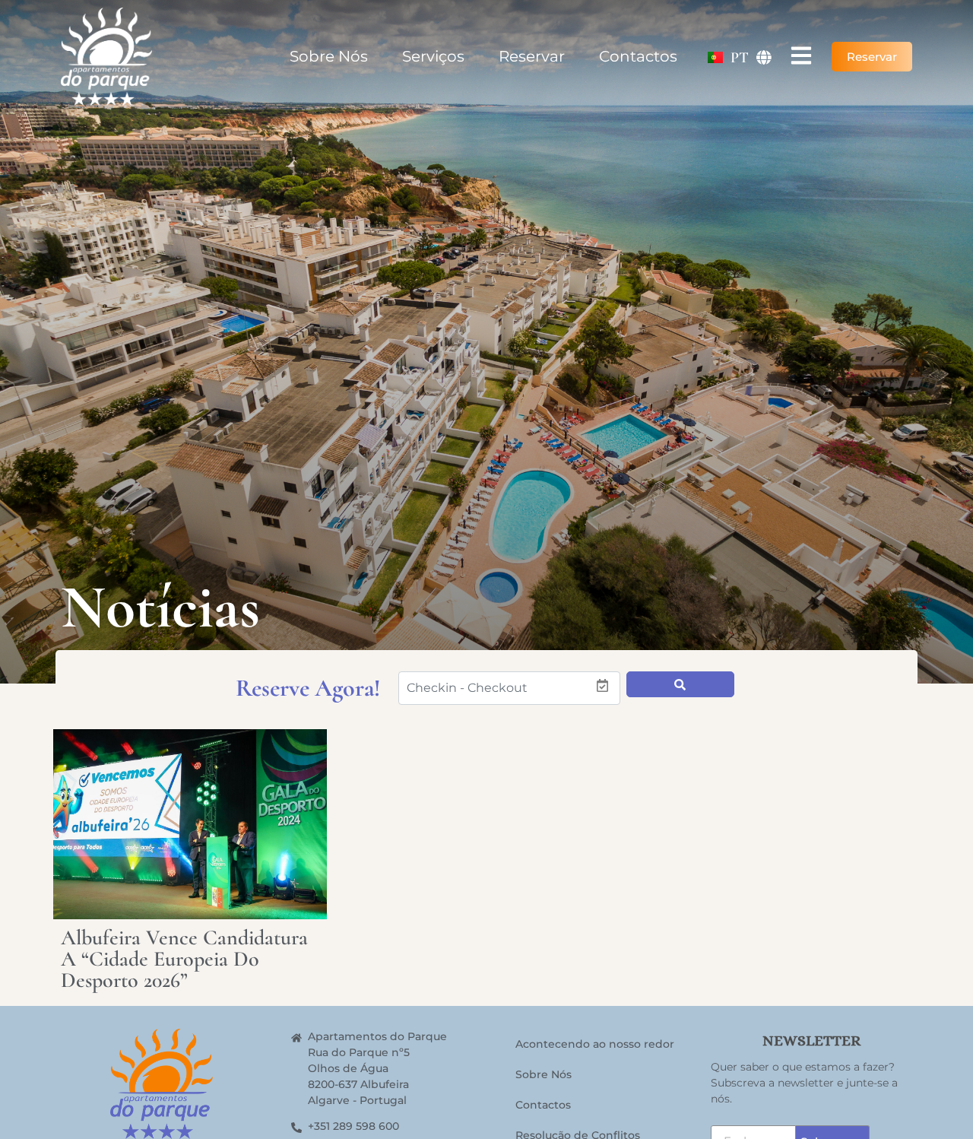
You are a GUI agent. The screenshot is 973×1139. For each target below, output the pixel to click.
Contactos (638, 56)
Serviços (433, 56)
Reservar (532, 56)
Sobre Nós (329, 56)
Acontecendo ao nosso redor (594, 1044)
